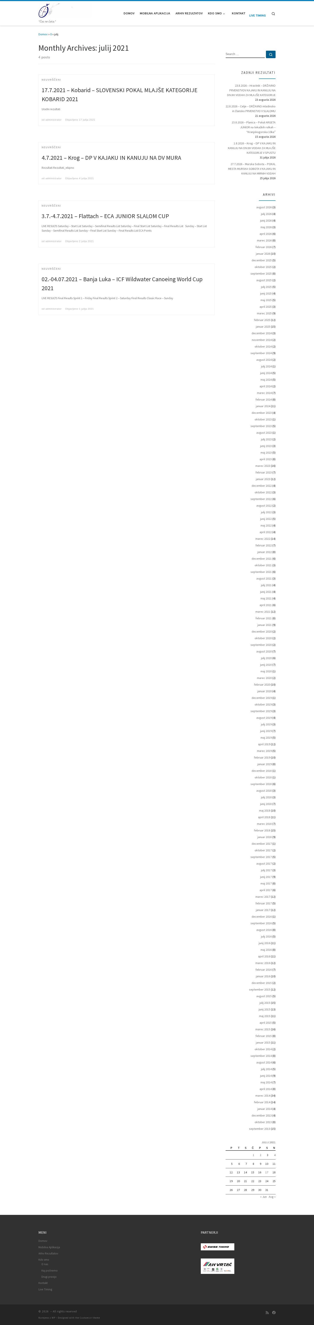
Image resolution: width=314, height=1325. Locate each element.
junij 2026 (266, 220)
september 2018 (261, 784)
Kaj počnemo (49, 1270)
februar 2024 (263, 399)
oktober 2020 (263, 638)
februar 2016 (263, 970)
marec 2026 (264, 240)
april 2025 (266, 307)
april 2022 (266, 532)
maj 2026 (266, 227)
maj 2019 (266, 737)
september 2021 (261, 572)
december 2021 (262, 558)
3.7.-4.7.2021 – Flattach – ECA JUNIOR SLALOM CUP (105, 216)
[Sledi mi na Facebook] (274, 1312)
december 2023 (262, 413)
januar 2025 (263, 326)
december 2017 (262, 844)
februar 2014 (262, 1102)
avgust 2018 (264, 791)
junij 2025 (266, 293)
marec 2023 (262, 466)
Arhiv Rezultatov (48, 1253)
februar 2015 (263, 1036)
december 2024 (262, 333)
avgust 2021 (264, 578)
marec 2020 (264, 678)
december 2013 (262, 1115)
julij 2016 (266, 936)
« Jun (263, 1197)
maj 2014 (266, 1082)
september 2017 (261, 857)
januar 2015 (263, 1042)
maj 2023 (266, 452)
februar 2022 (263, 545)
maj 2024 (266, 380)
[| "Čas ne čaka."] (65, 10)
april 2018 (264, 817)
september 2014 (261, 1056)
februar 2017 (263, 903)
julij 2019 (266, 724)
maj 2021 (266, 598)
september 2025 (261, 273)
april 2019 (264, 744)
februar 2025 (262, 320)
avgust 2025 (264, 280)
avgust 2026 (264, 207)
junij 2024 (266, 373)
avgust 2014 (264, 1062)
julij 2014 (266, 1069)
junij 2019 (266, 731)
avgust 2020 (264, 651)
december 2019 (262, 698)
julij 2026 (266, 214)
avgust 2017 (264, 863)
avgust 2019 (264, 718)
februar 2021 (263, 618)
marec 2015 (262, 1029)
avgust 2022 (264, 505)
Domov (43, 34)
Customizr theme (90, 1317)
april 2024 (266, 386)
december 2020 (262, 631)
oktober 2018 (263, 777)
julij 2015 (265, 1003)
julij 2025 (266, 287)
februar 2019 (262, 757)
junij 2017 (266, 877)
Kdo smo (43, 1259)
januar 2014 (264, 1109)
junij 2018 (266, 804)
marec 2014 (262, 1095)
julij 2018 (266, 797)
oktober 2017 (263, 850)
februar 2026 (263, 247)
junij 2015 (264, 1009)
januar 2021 (264, 625)
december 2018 (262, 771)
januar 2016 (263, 976)
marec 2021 (262, 612)
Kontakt (43, 1283)
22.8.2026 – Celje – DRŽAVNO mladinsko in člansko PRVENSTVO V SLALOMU (251, 108)
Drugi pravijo (49, 1277)
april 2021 (266, 605)
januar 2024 (263, 406)
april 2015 (266, 1023)
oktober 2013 (263, 1122)
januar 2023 (263, 479)
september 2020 (261, 645)
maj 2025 (266, 300)
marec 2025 (264, 313)
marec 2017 (262, 897)
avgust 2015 (264, 996)
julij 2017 (266, 870)
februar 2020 (262, 684)
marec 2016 (262, 963)
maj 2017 (266, 883)
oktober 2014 (263, 1049)
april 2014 (266, 1089)
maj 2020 (266, 671)
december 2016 (262, 916)
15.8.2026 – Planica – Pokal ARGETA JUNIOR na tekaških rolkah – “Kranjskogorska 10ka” (254, 127)
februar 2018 (262, 830)
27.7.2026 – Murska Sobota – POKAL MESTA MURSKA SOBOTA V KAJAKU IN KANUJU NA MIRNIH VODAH (252, 168)
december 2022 (262, 486)
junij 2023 (266, 446)
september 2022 (261, 499)
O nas (44, 1264)
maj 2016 (266, 950)
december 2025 (262, 260)
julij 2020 (266, 658)
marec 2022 (262, 539)
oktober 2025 (263, 267)
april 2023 (266, 459)
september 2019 (261, 711)
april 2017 (266, 890)
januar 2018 (264, 837)
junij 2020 (266, 665)
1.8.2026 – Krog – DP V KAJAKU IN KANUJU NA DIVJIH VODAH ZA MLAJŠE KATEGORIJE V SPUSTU (252, 148)
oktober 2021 (263, 565)
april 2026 (266, 234)
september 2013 (259, 1129)
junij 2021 (266, 592)
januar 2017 (263, 910)
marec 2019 (264, 751)
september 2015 (259, 989)
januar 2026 (263, 254)
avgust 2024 (264, 360)
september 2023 (261, 426)
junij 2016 (264, 943)
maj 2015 (264, 1016)
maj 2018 (264, 810)
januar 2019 (264, 764)
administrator (53, 119)
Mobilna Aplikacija (49, 1247)
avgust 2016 (264, 930)
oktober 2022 (263, 492)
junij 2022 (266, 519)
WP (53, 1317)
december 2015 (262, 983)
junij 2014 (266, 1076)
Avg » (272, 1197)
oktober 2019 (263, 704)
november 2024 (262, 340)
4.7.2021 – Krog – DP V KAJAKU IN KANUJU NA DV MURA (111, 157)
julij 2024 (266, 366)
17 (266, 1172)
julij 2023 (266, 439)
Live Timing (257, 15)
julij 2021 (266, 585)
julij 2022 (266, 512)
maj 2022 (266, 525)
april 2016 (264, 956)
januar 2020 (264, 691)
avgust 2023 (264, 433)
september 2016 (261, 923)
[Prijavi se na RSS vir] (267, 1312)
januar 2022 (264, 552)
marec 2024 (264, 393)
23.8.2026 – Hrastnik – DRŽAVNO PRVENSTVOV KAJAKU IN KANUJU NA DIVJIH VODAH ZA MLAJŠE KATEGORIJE (251, 90)
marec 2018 (264, 824)
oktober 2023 (263, 419)
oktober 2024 (263, 346)
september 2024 (261, 353)
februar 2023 (263, 472)
